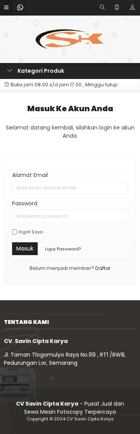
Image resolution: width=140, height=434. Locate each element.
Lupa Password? (63, 249)
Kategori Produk (40, 71)
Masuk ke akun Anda (70, 108)
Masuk (24, 248)
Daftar (103, 268)
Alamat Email (30, 175)
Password (24, 203)
